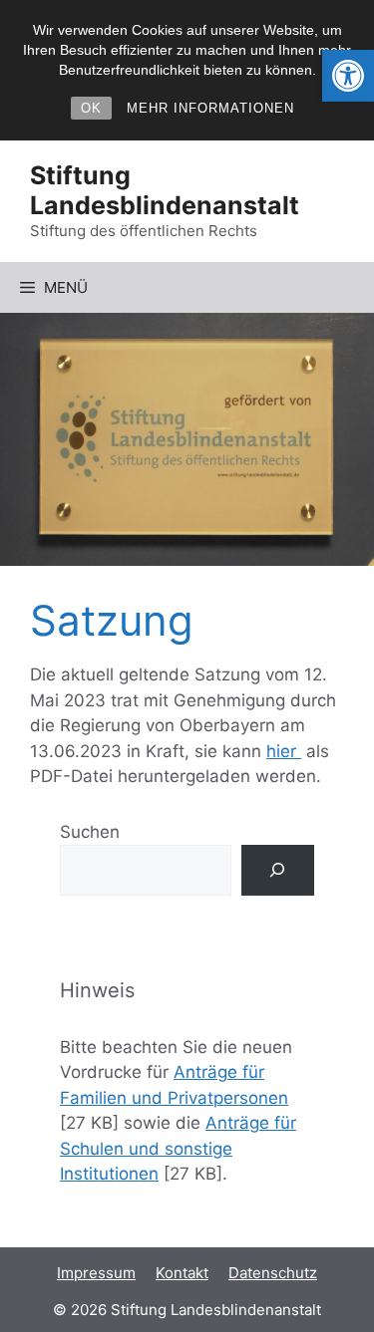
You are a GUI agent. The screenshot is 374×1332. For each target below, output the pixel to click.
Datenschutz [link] (272, 1272)
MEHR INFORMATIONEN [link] (210, 108)
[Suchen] (277, 870)
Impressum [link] (96, 1272)
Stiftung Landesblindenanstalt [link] (164, 190)
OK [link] (91, 108)
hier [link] (283, 751)
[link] (348, 76)
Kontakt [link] (182, 1272)
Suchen (90, 832)
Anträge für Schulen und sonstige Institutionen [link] (178, 1148)
